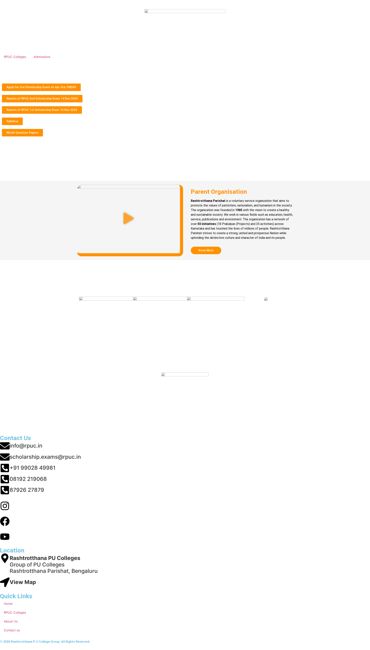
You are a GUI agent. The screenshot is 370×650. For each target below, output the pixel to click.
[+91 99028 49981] (5, 468)
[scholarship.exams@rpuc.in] (5, 457)
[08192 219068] (5, 479)
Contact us (12, 630)
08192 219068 (28, 479)
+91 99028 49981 (33, 468)
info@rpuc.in (26, 445)
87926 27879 (27, 490)
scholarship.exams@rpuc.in (45, 457)
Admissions (42, 57)
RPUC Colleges (15, 57)
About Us (11, 621)
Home (8, 604)
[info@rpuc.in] (5, 446)
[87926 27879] (5, 490)
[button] (128, 219)
